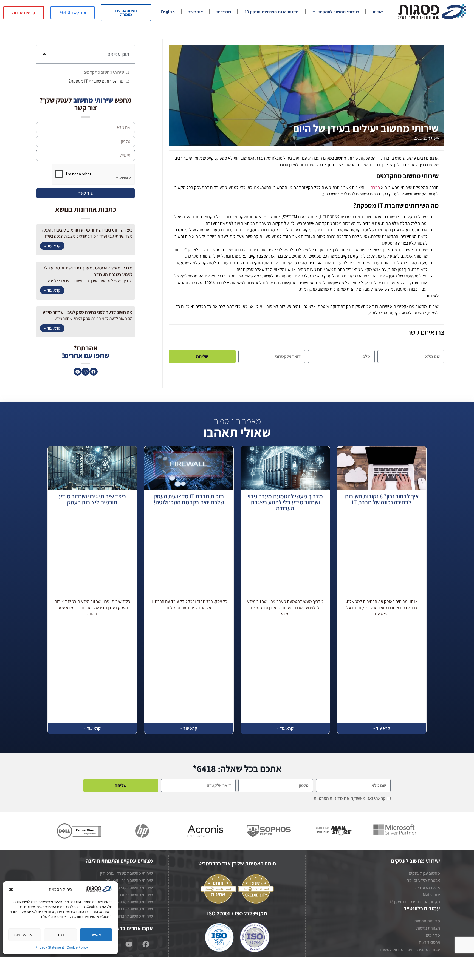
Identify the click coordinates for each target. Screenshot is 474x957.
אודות (378, 11)
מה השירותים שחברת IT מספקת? (96, 81)
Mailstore (431, 895)
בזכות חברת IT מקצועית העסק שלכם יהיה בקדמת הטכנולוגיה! (189, 499)
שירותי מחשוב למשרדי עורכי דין (126, 873)
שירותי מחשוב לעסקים (338, 11)
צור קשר (195, 11)
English (168, 11)
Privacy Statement (49, 947)
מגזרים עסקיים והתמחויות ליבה (119, 860)
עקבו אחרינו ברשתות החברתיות (118, 928)
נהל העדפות (24, 934)
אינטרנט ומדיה (427, 887)
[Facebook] (146, 944)
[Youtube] (129, 944)
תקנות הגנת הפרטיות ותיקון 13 (271, 11)
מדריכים (223, 11)
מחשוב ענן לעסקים (424, 873)
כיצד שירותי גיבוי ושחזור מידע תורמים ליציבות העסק (86, 230)
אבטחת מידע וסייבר (423, 880)
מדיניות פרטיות (427, 921)
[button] (11, 889)
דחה (60, 934)
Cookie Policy (77, 947)
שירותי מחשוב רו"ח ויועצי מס (129, 880)
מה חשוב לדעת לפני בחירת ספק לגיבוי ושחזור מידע (87, 312)
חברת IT (373, 187)
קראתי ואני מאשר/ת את (350, 798)
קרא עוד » (52, 245)
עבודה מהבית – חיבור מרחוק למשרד (409, 949)
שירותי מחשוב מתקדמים (103, 72)
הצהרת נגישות (428, 928)
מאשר (96, 934)
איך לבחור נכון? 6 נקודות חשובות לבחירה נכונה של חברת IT (382, 499)
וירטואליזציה (429, 942)
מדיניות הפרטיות (328, 798)
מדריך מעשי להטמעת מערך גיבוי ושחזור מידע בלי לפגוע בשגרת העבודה (285, 502)
